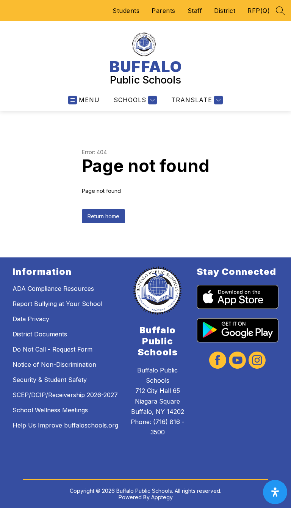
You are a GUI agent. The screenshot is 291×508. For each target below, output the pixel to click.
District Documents (40, 334)
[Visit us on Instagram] (257, 361)
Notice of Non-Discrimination (54, 364)
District (224, 10)
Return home (103, 216)
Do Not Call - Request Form (52, 349)
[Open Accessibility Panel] (275, 492)
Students (126, 10)
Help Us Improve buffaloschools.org (65, 425)
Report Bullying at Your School (57, 304)
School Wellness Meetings (50, 410)
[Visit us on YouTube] (237, 361)
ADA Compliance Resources (53, 288)
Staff (195, 10)
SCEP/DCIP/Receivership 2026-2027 (65, 395)
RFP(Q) (258, 10)
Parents (163, 10)
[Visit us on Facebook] (217, 361)
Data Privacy (31, 319)
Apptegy (162, 497)
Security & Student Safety (50, 379)
